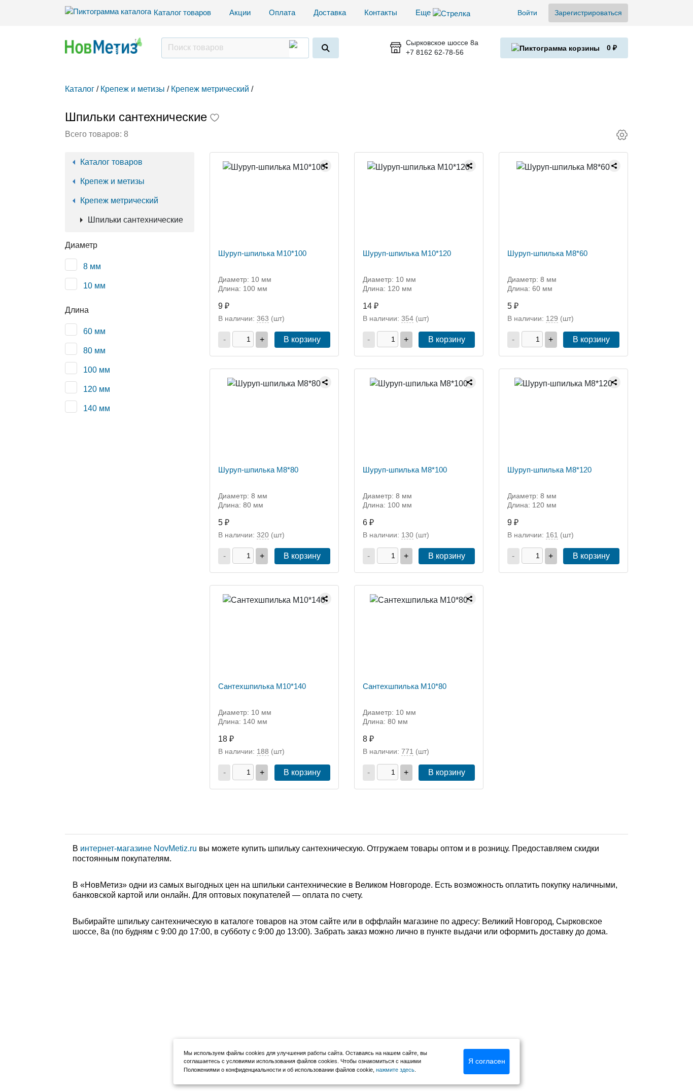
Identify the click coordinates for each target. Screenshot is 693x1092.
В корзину (302, 339)
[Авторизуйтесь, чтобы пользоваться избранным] (215, 119)
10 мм (94, 285)
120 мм (96, 389)
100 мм (96, 370)
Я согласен (486, 1061)
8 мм (92, 266)
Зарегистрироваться (588, 13)
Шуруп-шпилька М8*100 (405, 469)
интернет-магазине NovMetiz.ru (138, 848)
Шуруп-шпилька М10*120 (407, 253)
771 (407, 751)
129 (552, 318)
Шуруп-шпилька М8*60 (547, 253)
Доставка (330, 12)
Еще (424, 12)
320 (263, 535)
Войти (527, 13)
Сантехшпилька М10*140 (262, 686)
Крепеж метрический (119, 200)
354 (407, 318)
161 (552, 535)
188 (263, 751)
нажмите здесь (395, 1070)
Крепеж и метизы (112, 181)
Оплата (282, 12)
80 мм (94, 350)
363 (263, 318)
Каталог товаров (182, 12)
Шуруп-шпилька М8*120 (549, 469)
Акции (240, 12)
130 (407, 535)
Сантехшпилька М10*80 (404, 686)
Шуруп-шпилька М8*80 (258, 469)
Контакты (380, 12)
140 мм (96, 408)
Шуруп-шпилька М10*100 (262, 253)
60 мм (94, 331)
